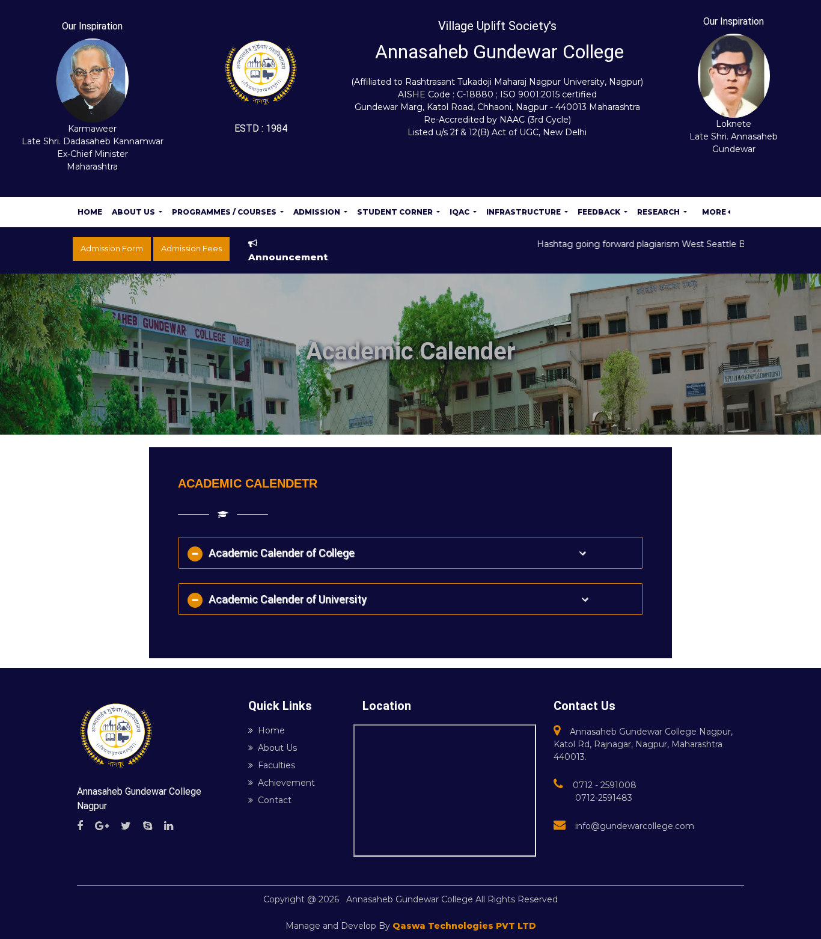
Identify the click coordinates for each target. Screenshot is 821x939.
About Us (134, 211)
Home (90, 211)
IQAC (460, 211)
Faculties (276, 765)
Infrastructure (524, 211)
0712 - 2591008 (604, 785)
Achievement (286, 782)
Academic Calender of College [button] (288, 552)
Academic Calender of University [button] (289, 599)
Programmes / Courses (225, 211)
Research (659, 211)
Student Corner (396, 211)
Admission (317, 211)
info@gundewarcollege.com (634, 826)
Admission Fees (191, 248)
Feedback (600, 211)
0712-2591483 (603, 797)
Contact (274, 800)
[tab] (411, 553)
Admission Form (112, 248)
